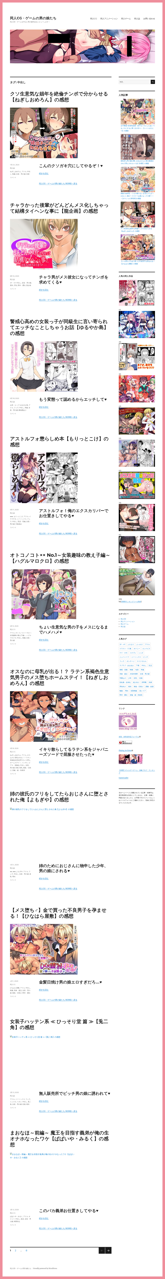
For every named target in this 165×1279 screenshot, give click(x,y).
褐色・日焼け (17, 993)
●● (11, 871)
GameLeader (123, 778)
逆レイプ (142, 691)
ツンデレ (25, 763)
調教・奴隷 (150, 686)
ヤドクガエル (141, 661)
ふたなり (131, 644)
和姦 (26, 408)
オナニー (137, 648)
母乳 (20, 768)
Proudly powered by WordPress (45, 1268)
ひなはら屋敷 (14, 988)
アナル (24, 171)
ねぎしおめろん (15, 171)
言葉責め (18, 524)
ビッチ (145, 657)
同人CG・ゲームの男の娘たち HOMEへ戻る (58, 183)
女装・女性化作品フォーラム (129, 737)
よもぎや (19, 871)
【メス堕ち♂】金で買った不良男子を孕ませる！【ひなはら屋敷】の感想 (58, 913)
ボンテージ (131, 661)
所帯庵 (144, 682)
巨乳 (135, 678)
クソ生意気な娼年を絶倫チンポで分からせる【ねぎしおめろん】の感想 (59, 97)
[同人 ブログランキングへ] (137, 742)
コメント (13, 177)
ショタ (141, 653)
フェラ (16, 408)
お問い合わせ (149, 18)
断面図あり (22, 410)
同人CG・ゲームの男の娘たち (33, 18)
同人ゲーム (126, 18)
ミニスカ (13, 1102)
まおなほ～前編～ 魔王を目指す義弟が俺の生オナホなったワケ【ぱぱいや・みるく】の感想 (59, 1138)
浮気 (15, 285)
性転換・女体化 (125, 682)
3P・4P (13, 283)
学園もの (123, 678)
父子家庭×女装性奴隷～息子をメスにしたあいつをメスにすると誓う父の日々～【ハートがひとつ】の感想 (138, 128)
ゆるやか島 (24, 405)
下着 (137, 665)
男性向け (123, 686)
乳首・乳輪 (22, 521)
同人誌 (137, 18)
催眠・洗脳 (123, 670)
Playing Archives (125, 750)
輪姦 (121, 691)
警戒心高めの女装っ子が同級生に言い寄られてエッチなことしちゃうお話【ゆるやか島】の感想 (59, 327)
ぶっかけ (139, 644)
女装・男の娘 (21, 174)
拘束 (27, 174)
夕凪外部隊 (134, 674)
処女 (22, 1219)
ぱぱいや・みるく (16, 1216)
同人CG (93, 18)
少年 (129, 678)
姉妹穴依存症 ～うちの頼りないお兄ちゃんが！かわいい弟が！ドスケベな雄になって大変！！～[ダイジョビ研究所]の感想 (137, 196)
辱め (13, 876)
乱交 (150, 665)
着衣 (27, 1104)
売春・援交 (18, 990)
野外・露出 (22, 285)
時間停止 (17, 1221)
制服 (13, 174)
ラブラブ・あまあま (127, 665)
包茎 (137, 670)
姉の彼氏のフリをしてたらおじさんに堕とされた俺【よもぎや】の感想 (59, 797)
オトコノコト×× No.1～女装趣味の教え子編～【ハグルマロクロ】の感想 (60, 558)
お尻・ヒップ (14, 405)
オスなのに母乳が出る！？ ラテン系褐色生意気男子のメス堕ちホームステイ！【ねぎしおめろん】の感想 (59, 677)
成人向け (136, 682)
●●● (11, 516)
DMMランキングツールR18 (131, 602)
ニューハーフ (124, 657)
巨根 (24, 1104)
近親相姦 (134, 691)
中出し (18, 283)
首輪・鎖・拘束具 (18, 770)
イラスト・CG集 (125, 648)
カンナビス (146, 648)
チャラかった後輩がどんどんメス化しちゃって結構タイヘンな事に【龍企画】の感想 (59, 208)
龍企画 (28, 285)
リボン (19, 1102)
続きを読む (44, 173)
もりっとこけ (18, 516)
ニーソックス (21, 519)
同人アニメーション (109, 18)
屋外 (11, 285)
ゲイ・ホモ (123, 653)
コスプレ (133, 653)
